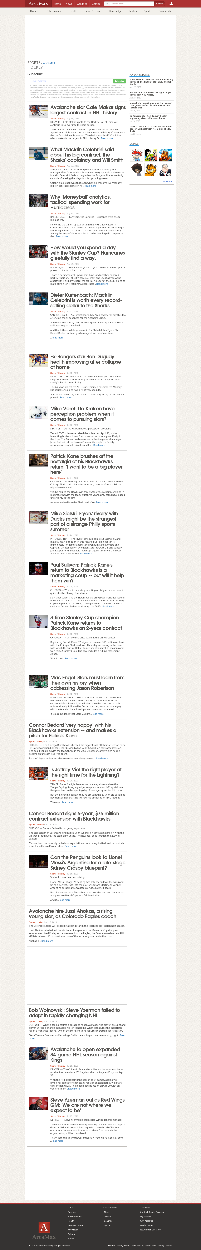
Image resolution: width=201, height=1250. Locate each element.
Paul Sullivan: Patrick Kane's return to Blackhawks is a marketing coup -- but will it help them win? (87, 572)
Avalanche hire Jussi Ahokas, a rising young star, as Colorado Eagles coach (72, 913)
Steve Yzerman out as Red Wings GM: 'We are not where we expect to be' (87, 1104)
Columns (108, 1220)
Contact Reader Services (152, 1212)
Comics (107, 1216)
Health (73, 11)
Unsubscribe (150, 1245)
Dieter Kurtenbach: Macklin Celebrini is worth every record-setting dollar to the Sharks (86, 300)
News (106, 1212)
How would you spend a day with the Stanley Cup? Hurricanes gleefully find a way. (87, 252)
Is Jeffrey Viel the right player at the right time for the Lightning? (85, 771)
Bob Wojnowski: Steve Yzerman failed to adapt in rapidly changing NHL (74, 1012)
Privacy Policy (123, 1245)
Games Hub (165, 11)
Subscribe (119, 81)
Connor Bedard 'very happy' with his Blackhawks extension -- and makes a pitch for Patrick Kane (72, 730)
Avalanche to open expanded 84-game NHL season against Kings (85, 1054)
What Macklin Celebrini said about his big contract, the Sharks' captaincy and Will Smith (86, 154)
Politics (133, 11)
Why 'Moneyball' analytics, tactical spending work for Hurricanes (80, 202)
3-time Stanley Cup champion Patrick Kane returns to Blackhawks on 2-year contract (86, 622)
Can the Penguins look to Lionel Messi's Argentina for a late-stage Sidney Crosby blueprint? (88, 862)
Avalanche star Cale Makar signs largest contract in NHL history (88, 109)
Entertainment (54, 11)
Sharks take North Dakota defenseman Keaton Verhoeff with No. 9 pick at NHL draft (150, 129)
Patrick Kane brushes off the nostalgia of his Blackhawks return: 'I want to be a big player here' (86, 463)
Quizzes (108, 1225)
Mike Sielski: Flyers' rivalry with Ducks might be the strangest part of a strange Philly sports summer (84, 521)
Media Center (146, 1225)
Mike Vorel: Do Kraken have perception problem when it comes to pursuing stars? (82, 413)
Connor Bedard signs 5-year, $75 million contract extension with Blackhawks (74, 815)
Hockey (61, 118)
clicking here (95, 97)
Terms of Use (137, 1245)
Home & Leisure (93, 11)
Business (34, 11)
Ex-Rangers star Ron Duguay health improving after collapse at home (85, 361)
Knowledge (115, 11)
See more (167, 181)
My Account (146, 1216)
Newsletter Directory (150, 1229)
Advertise (110, 1245)
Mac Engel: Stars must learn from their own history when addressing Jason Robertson (87, 682)
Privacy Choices (165, 1245)
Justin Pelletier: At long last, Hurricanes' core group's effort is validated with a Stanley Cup (150, 105)
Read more (107, 138)
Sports (147, 11)
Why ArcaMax (146, 1220)
